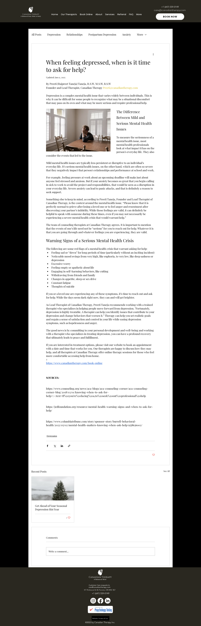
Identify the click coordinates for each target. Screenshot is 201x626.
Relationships (75, 34)
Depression (54, 34)
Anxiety (126, 34)
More (140, 34)
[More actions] (153, 54)
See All (166, 471)
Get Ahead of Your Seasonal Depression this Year (51, 507)
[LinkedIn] (108, 601)
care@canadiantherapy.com (170, 10)
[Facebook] (100, 601)
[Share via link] (69, 445)
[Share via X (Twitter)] (54, 445)
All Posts (36, 34)
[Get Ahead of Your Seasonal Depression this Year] (52, 488)
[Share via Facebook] (47, 445)
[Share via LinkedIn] (61, 445)
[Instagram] (93, 601)
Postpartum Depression (102, 34)
